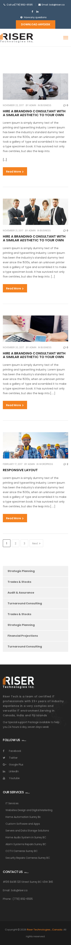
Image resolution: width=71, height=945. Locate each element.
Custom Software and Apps (22, 824)
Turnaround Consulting (25, 603)
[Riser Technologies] (16, 38)
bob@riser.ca (19, 890)
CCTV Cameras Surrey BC (21, 851)
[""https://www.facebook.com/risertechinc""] (32, 12)
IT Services (12, 803)
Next (35, 543)
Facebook (15, 751)
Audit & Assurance (21, 593)
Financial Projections (23, 636)
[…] (5, 160)
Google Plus (16, 764)
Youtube (14, 778)
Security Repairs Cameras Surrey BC (27, 858)
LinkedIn (14, 771)
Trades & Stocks (19, 582)
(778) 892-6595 (23, 4)
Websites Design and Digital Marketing (28, 810)
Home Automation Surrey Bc (23, 817)
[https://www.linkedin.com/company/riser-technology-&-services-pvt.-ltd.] (37, 12)
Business (46, 105)
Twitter (13, 758)
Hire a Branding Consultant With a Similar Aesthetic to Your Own (34, 113)
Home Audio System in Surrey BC (25, 837)
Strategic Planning (21, 571)
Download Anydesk (35, 24)
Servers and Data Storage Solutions (27, 830)
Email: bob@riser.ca (53, 4)
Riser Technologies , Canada (44, 929)
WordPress (46, 464)
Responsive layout (20, 470)
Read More (14, 171)
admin (32, 105)
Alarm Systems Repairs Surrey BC (25, 844)
